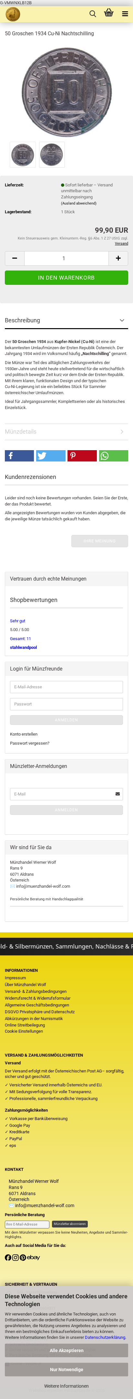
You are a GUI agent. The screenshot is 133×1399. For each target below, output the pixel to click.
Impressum (15, 977)
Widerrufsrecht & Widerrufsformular (37, 998)
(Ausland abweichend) (79, 203)
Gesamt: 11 (20, 638)
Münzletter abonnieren (70, 1224)
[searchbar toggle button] (93, 14)
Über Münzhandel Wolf (25, 984)
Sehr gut (17, 620)
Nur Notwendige (66, 1369)
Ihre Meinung (100, 541)
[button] (14, 258)
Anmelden (66, 720)
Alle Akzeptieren (67, 1350)
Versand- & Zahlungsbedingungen (35, 991)
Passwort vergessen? (29, 743)
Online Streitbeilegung (25, 1025)
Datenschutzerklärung (105, 1337)
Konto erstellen (23, 734)
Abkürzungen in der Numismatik (34, 1018)
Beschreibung (22, 320)
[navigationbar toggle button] (125, 14)
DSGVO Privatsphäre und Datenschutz (40, 1011)
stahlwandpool (23, 647)
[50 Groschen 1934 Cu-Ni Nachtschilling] (66, 91)
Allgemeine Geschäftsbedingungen (37, 1005)
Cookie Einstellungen (24, 1031)
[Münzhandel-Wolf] (10, 14)
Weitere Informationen (66, 1386)
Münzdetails (20, 431)
